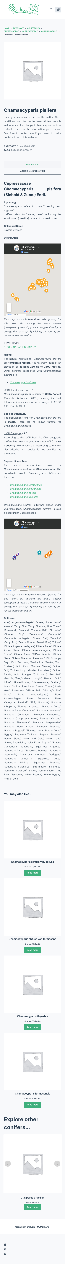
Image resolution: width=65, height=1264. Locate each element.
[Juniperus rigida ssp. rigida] (32, 1163)
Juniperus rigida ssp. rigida (32, 1197)
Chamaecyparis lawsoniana (25, 488)
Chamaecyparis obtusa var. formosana (32, 938)
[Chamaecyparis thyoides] (32, 984)
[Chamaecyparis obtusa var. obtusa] (32, 829)
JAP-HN (21, 347)
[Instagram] (32, 1254)
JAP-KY (31, 347)
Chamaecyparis (26, 146)
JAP (13, 347)
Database (16, 150)
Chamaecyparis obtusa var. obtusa (32, 861)
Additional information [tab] (32, 171)
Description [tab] (32, 164)
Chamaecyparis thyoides (24, 496)
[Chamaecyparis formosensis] (32, 1061)
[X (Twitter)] (32, 1249)
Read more (32, 872)
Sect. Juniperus (32, 1202)
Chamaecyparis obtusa (23, 382)
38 (8, 347)
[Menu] (58, 9)
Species (27, 150)
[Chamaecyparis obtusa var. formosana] (32, 907)
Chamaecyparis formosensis (26, 484)
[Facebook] (32, 1244)
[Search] (51, 9)
